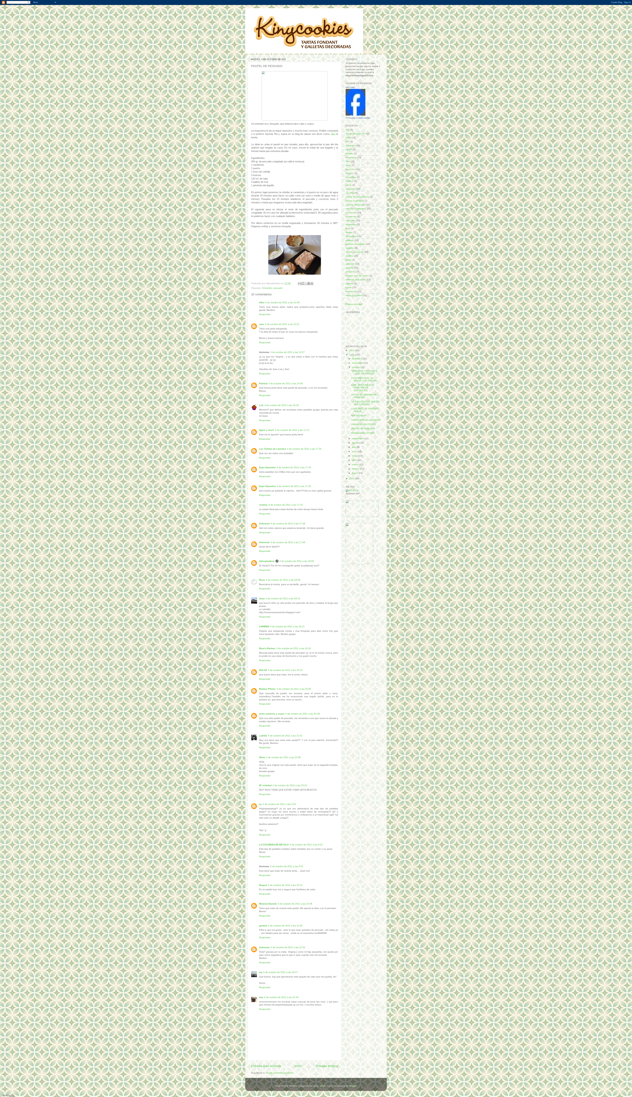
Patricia (263, 383)
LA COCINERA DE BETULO (274, 844)
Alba (261, 302)
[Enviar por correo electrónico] (299, 283)
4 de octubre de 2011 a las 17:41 (285, 505)
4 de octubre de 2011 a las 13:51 (282, 324)
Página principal (354, 304)
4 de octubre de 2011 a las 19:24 (285, 670)
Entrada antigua (327, 1066)
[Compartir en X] (305, 283)
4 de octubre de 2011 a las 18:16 (293, 648)
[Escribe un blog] (302, 283)
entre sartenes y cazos (271, 714)
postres (349, 268)
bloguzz (350, 173)
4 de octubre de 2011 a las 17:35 (294, 486)
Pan (348, 161)
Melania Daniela (268, 904)
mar (261, 997)
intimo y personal (354, 252)
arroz (348, 165)
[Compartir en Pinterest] (312, 283)
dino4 (323, 1086)
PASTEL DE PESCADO (363, 428)
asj (260, 972)
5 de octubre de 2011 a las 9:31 (286, 866)
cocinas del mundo (355, 204)
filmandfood (352, 236)
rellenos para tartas (356, 279)
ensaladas (351, 224)
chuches (350, 193)
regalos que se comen (357, 275)
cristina (263, 505)
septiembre (358, 438)
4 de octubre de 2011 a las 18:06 (283, 580)
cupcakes (351, 220)
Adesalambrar (267, 561)
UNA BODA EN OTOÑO (363, 424)
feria (348, 228)
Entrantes (267, 288)
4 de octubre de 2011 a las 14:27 (287, 352)
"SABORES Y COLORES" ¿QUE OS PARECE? (364, 372)
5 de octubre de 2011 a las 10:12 (285, 885)
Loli (261, 405)
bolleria (349, 181)
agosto (356, 443)
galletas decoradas (355, 244)
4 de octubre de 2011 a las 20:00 (294, 689)
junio (354, 451)
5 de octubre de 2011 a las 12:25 (288, 947)
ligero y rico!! (266, 430)
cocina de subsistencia (357, 197)
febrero (356, 469)
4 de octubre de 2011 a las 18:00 (296, 561)
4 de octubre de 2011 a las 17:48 (288, 523)
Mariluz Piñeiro (267, 689)
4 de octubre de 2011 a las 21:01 (285, 735)
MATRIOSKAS (358, 415)
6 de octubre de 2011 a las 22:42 (281, 997)
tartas (349, 287)
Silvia (262, 757)
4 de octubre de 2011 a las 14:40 (285, 383)
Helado (349, 153)
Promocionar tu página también (358, 118)
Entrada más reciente (266, 1066)
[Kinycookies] (355, 115)
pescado (278, 288)
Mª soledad (265, 785)
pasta (348, 260)
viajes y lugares (354, 295)
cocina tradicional (355, 201)
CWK (348, 137)
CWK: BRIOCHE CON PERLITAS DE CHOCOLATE (362, 388)
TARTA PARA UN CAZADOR (366, 420)
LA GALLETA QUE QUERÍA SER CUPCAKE (365, 403)
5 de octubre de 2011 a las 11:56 (285, 925)
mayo (355, 456)
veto (261, 324)
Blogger (353, 1086)
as (260, 804)
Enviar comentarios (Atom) (280, 1073)
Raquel (263, 885)
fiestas (349, 232)
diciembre (357, 358)
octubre (356, 367)
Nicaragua (351, 157)
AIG (348, 130)
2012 (352, 350)
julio (354, 447)
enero (355, 473)
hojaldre (350, 248)
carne (349, 185)
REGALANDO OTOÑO (363, 433)
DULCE (263, 670)
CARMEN (264, 626)
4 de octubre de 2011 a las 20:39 (302, 714)
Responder (265, 314)
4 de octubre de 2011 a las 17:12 (292, 430)
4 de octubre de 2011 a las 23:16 (290, 785)
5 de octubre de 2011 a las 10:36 (295, 904)
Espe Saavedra (267, 467)
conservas (351, 216)
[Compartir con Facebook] (308, 283)
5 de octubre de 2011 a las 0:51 (306, 844)
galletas (350, 240)
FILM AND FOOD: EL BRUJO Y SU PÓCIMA (364, 379)
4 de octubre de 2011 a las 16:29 (281, 405)
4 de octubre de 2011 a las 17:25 (304, 449)
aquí (333, 134)
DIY (347, 141)
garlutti (263, 925)
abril (354, 460)
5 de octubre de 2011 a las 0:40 (279, 804)
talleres (349, 283)
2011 (352, 355)
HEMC (349, 149)
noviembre (358, 363)
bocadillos (351, 177)
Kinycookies (350, 87)
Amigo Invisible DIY (356, 134)
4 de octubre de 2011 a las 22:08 (283, 757)
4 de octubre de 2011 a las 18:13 (283, 598)
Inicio (298, 1066)
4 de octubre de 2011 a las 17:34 (294, 467)
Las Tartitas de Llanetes (272, 449)
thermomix (351, 291)
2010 (352, 478)
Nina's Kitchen (267, 648)
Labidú (263, 735)
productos (351, 272)
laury (262, 598)
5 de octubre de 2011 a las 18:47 (280, 972)
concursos (351, 212)
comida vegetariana (356, 208)
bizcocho (350, 169)
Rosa (262, 580)
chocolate (351, 189)
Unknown (264, 523)
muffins (349, 256)
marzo (355, 464)
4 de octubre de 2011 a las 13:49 (282, 302)
